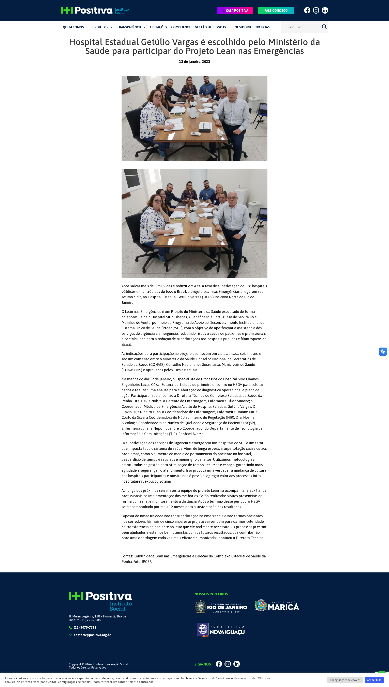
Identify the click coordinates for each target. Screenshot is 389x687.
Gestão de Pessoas (210, 27)
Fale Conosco (276, 10)
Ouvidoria (243, 27)
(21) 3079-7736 (85, 627)
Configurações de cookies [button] (345, 680)
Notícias (262, 27)
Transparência (129, 27)
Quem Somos (73, 27)
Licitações (158, 27)
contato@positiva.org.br (92, 635)
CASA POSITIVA (237, 10)
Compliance (181, 27)
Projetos (100, 27)
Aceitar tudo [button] (374, 680)
